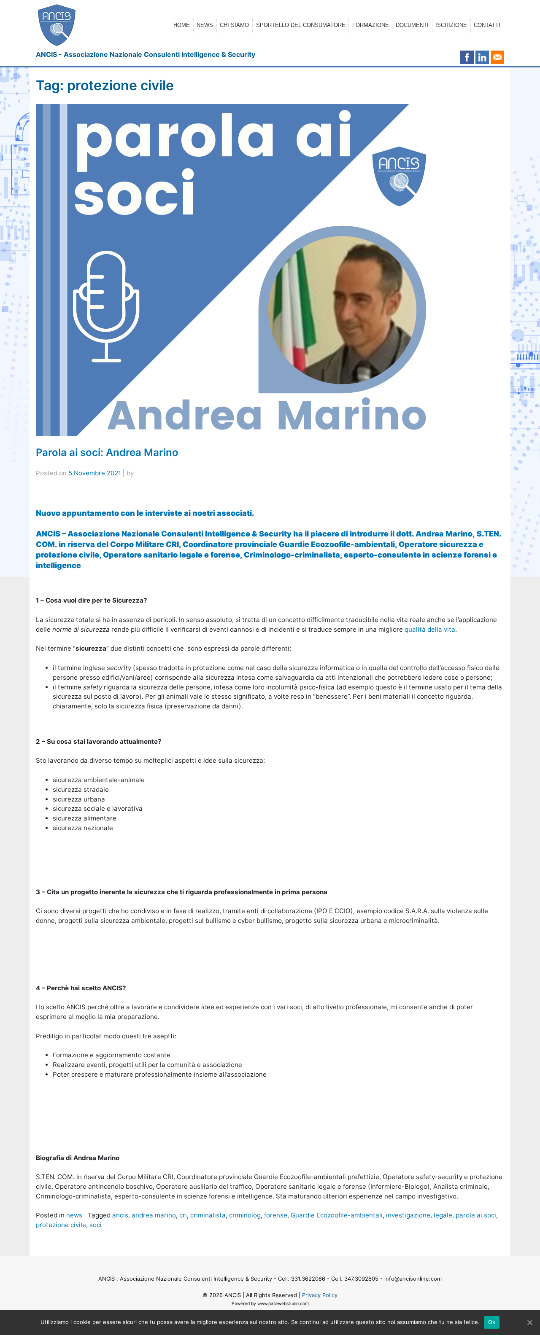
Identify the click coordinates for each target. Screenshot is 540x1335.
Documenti (412, 25)
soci (95, 1225)
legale (443, 1215)
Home (181, 25)
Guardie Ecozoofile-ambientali (337, 1215)
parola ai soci (476, 1215)
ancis (120, 1215)
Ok (492, 1322)
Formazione (370, 25)
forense (275, 1215)
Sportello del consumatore (301, 25)
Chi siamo (234, 25)
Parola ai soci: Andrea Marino (107, 452)
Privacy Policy (320, 1295)
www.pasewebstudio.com (283, 1303)
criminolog (245, 1215)
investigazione (408, 1215)
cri (183, 1215)
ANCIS (232, 1295)
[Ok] (529, 1322)
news (74, 1215)
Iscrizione (451, 25)
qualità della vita (430, 629)
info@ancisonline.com (413, 1278)
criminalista (208, 1215)
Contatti (487, 25)
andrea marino (154, 1215)
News (205, 25)
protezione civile (61, 1225)
